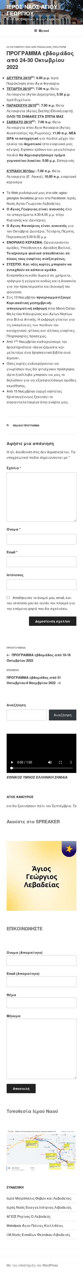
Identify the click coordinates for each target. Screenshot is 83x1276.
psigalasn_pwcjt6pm (51, 47)
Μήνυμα (14, 1015)
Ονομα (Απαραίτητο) (24, 952)
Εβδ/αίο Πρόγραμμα (26, 425)
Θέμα (11, 994)
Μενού (44, 30)
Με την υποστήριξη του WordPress (32, 1265)
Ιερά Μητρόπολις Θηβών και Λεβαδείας (39, 1198)
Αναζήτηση (16, 704)
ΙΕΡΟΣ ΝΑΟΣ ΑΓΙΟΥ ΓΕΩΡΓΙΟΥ (32, 10)
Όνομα (14, 529)
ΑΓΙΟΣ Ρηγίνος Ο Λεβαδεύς (28, 1216)
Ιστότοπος (15, 574)
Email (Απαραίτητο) (23, 973)
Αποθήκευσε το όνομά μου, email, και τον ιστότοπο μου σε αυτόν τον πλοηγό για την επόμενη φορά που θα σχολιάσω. (41, 603)
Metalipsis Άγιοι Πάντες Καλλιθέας (35, 1225)
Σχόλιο (14, 467)
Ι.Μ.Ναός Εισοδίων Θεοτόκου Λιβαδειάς (38, 1234)
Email (12, 552)
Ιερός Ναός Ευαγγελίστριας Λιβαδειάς (39, 1207)
